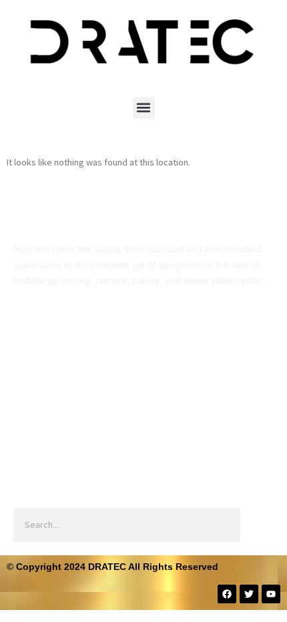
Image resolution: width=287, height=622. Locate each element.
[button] (144, 108)
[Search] (257, 525)
